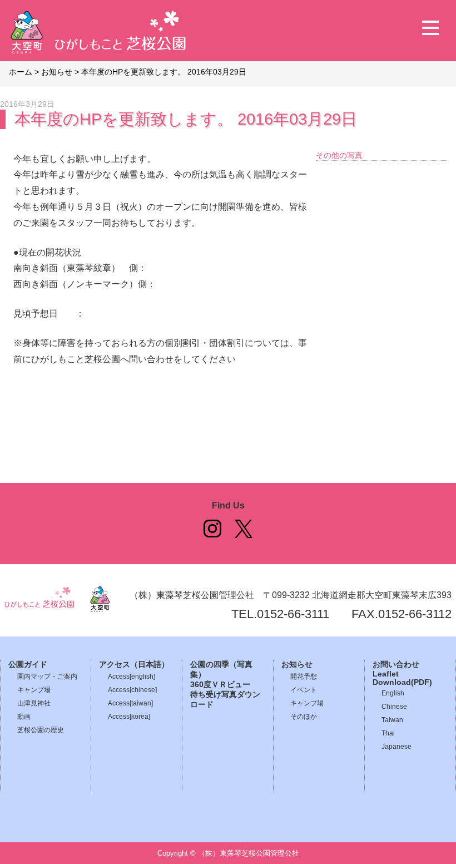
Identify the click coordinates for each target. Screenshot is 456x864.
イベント (303, 690)
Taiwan (392, 720)
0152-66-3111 (293, 614)
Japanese (396, 747)
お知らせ (297, 664)
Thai (388, 733)
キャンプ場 (34, 690)
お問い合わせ (396, 664)
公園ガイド (27, 664)
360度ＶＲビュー (220, 684)
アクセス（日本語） (134, 664)
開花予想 (303, 676)
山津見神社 (34, 703)
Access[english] (131, 676)
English (392, 693)
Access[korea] (129, 716)
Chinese (394, 706)
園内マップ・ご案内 (47, 676)
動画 (24, 716)
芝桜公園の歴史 (40, 730)
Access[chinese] (132, 690)
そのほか (303, 716)
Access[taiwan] (130, 703)
